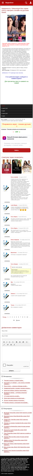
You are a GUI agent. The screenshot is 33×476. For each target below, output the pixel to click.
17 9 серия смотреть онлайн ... (12, 396)
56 (14, 320)
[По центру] (20, 342)
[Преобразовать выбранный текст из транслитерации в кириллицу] (14, 345)
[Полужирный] (4, 342)
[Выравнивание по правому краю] (23, 342)
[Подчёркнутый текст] (9, 342)
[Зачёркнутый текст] (13, 342)
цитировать (7, 202)
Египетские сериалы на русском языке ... (14, 398)
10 (27, 317)
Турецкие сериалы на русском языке (16, 129)
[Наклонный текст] (6, 342)
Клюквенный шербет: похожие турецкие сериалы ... (17, 388)
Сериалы (3, 129)
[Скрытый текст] (8, 345)
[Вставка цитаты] (11, 345)
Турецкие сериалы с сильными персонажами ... (16, 402)
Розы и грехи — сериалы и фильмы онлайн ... (16, 386)
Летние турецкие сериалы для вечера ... (14, 400)
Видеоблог (10, 2)
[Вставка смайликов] (27, 342)
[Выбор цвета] (4, 345)
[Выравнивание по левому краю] (16, 342)
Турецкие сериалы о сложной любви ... (14, 380)
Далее (18, 320)
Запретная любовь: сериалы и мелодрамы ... (15, 390)
